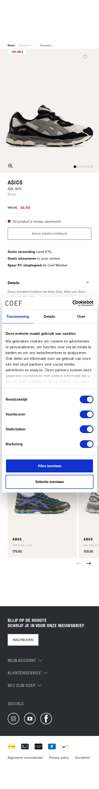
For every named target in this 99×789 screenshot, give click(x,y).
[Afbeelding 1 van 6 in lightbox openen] (49, 111)
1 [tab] (75, 166)
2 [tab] (78, 166)
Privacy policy (59, 757)
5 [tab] (88, 166)
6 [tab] (91, 166)
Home (11, 45)
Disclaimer (82, 757)
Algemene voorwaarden (25, 757)
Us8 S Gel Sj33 (22, 545)
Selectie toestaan (49, 482)
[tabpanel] (49, 111)
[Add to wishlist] (85, 56)
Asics (15, 182)
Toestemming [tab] (17, 316)
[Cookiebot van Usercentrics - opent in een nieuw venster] (72, 303)
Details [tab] (50, 316)
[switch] (86, 414)
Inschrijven (23, 639)
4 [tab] (85, 166)
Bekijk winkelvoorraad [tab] (49, 234)
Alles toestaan (50, 466)
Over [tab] (81, 316)
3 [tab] (81, 166)
